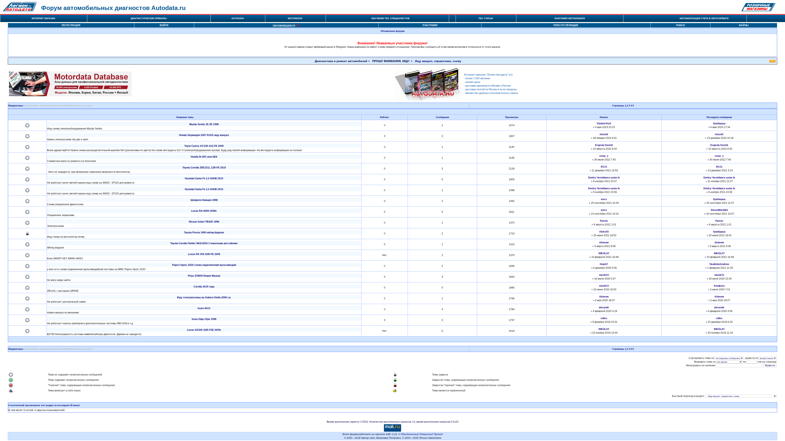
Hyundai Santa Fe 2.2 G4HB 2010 (204, 178)
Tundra (78, 105)
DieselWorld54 (65, 105)
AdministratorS (48, 105)
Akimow (604, 242)
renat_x (603, 156)
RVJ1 (604, 166)
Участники (429, 25)
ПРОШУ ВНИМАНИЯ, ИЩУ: (391, 61)
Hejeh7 (604, 264)
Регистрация (71, 25)
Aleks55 (604, 231)
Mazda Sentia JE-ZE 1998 (204, 124)
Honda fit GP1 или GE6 (204, 156)
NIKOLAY (604, 253)
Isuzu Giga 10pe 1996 (204, 319)
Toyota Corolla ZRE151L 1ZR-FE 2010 (204, 167)
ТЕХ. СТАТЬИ (485, 18)
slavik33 (604, 275)
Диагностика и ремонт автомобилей (341, 61)
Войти (164, 25)
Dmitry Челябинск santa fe (604, 177)
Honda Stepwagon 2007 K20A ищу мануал (204, 135)
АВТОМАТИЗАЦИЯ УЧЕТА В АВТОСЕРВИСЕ (704, 18)
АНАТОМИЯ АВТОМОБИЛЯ (569, 18)
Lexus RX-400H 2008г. (204, 210)
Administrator (31, 105)
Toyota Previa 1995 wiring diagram (204, 232)
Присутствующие (565, 25)
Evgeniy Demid (604, 145)
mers (604, 199)
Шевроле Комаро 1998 (204, 200)
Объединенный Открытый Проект (422, 434)
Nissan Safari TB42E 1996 (204, 221)
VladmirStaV (604, 123)
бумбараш (719, 123)
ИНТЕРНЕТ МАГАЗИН (43, 18)
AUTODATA (237, 18)
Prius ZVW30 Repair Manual (204, 275)
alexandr (604, 307)
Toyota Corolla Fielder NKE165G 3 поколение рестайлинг (204, 243)
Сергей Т (88, 105)
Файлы (744, 25)
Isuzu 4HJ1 (204, 308)
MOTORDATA (295, 18)
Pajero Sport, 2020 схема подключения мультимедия (204, 265)
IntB (388, 434)
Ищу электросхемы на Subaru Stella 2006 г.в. (204, 297)
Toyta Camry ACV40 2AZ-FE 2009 (204, 146)
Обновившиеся (286, 25)
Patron (604, 220)
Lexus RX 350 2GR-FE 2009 (204, 254)
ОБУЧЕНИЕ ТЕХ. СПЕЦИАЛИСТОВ (390, 18)
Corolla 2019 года (204, 286)
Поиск (680, 25)
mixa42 (604, 134)
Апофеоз (719, 285)
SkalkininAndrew (719, 264)
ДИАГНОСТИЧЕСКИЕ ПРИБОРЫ (149, 18)
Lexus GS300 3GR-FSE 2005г (204, 330)
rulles (604, 318)
